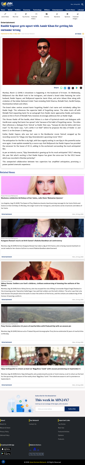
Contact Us (32, 424)
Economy (26, 10)
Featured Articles (63, 432)
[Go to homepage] (7, 4)
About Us (3, 424)
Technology (37, 10)
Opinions (61, 435)
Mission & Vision (5, 428)
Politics (18, 10)
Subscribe (72, 409)
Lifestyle (81, 10)
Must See (61, 428)
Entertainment (57, 10)
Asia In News (70, 10)
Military (47, 10)
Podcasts (61, 439)
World (10, 10)
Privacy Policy (4, 432)
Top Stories (62, 424)
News (3, 10)
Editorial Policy (4, 435)
